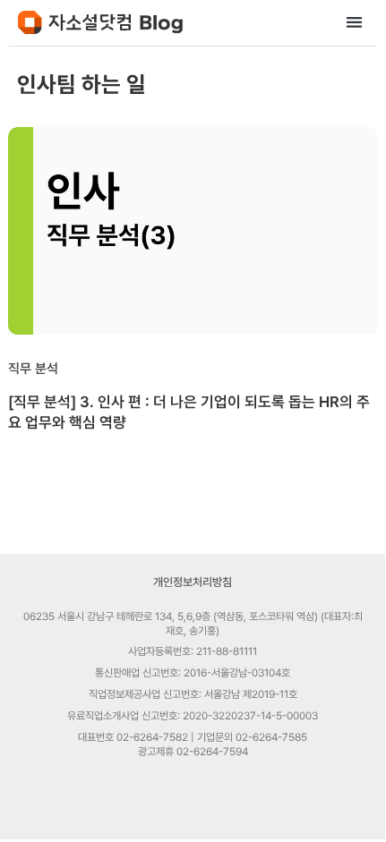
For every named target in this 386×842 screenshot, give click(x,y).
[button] (355, 22)
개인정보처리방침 (192, 582)
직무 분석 (33, 369)
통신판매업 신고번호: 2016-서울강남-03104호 (192, 673)
